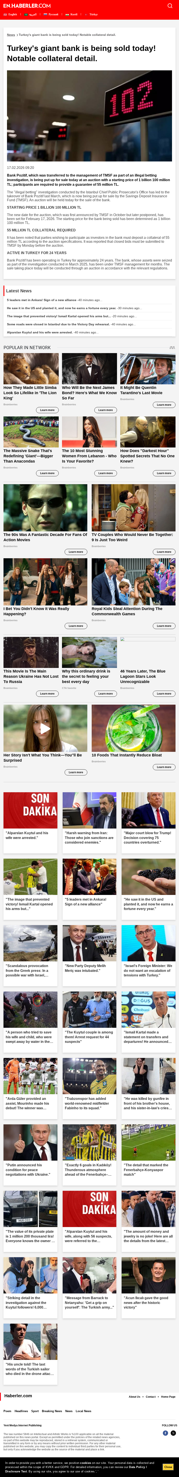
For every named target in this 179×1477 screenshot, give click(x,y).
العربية (32, 14)
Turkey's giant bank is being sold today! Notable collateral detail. (61, 34)
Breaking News (52, 1411)
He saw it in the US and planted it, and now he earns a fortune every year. (74, 308)
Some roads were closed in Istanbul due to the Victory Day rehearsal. (71, 324)
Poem (7, 1411)
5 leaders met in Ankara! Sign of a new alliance (54, 300)
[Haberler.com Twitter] (173, 1435)
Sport (35, 1411)
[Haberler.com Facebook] (165, 1435)
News (68, 1411)
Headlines (21, 1411)
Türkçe (93, 14)
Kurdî (73, 14)
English (12, 14)
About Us (134, 1396)
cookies (85, 1463)
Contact (151, 1396)
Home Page (168, 1396)
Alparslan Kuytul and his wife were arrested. (53, 332)
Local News (83, 1411)
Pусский (53, 14)
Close (168, 1467)
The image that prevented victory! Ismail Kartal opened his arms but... (72, 316)
